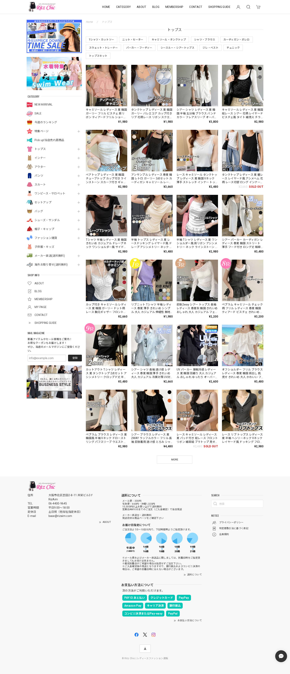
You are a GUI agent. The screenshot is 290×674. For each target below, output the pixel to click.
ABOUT (141, 6)
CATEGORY (123, 6)
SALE (38, 113)
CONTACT (195, 6)
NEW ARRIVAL (44, 104)
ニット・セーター (132, 39)
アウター (40, 166)
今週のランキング (46, 122)
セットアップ (43, 202)
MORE (174, 459)
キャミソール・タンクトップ (169, 39)
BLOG (155, 6)
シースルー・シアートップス (177, 47)
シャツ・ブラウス (204, 39)
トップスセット (98, 55)
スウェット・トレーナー (103, 47)
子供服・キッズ (44, 246)
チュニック (233, 47)
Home (89, 21)
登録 (75, 357)
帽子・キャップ (44, 229)
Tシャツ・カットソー (101, 39)
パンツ (39, 175)
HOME (106, 6)
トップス (40, 149)
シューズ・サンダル (47, 220)
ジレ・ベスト (210, 47)
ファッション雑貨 (46, 237)
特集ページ (42, 131)
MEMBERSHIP (174, 6)
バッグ (39, 211)
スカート (40, 184)
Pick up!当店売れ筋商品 (49, 140)
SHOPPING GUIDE (219, 6)
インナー (40, 157)
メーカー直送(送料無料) (50, 255)
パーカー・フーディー (139, 47)
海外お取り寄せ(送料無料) (51, 264)
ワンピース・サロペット (50, 193)
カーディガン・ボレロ (237, 39)
